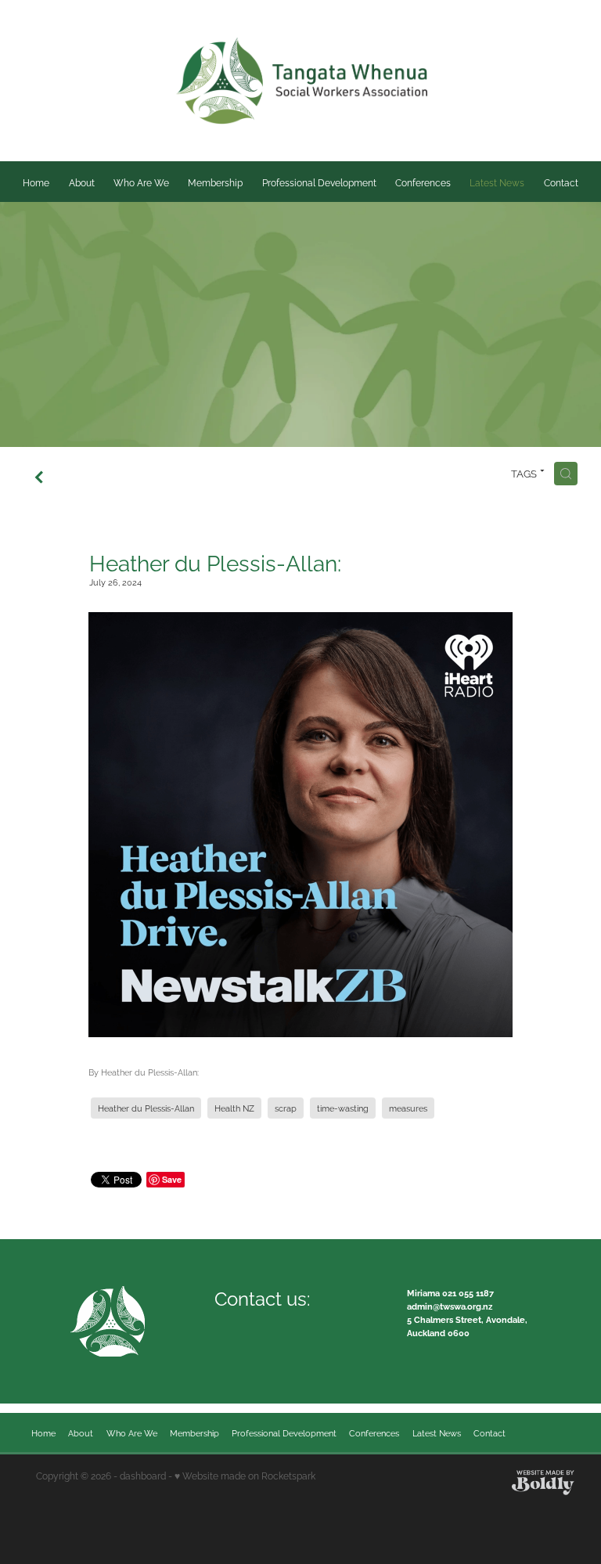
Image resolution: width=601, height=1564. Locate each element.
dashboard (143, 1475)
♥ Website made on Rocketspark (245, 1475)
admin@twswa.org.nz (449, 1305)
